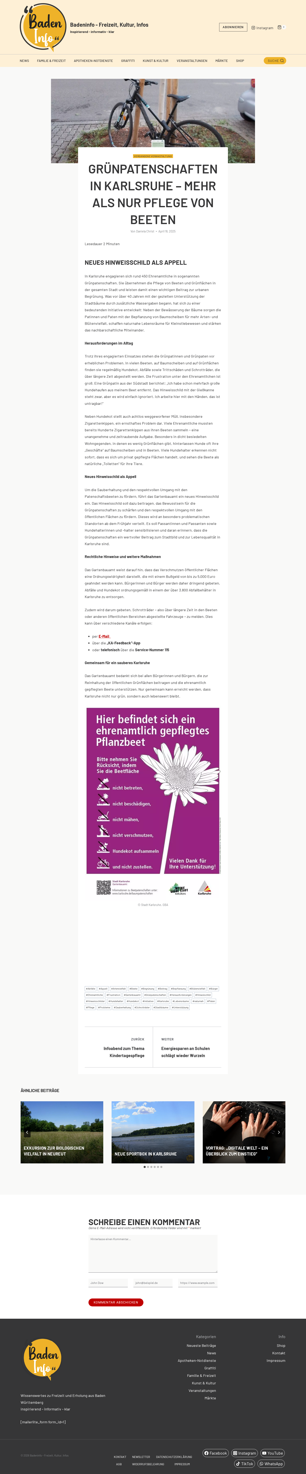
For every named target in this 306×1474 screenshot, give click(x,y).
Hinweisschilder (95, 1001)
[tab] (145, 1167)
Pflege (90, 1007)
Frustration (113, 994)
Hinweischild (203, 994)
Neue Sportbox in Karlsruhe (146, 1153)
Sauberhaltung (122, 1007)
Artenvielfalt (118, 988)
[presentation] (62, 1132)
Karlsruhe (163, 1001)
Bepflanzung (178, 988)
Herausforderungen (181, 994)
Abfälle (90, 988)
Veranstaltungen (192, 61)
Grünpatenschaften (155, 994)
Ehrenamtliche (94, 994)
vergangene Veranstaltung (153, 156)
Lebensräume (181, 1001)
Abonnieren (233, 27)
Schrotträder (142, 1007)
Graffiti (128, 61)
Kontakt (278, 1353)
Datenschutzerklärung (174, 1457)
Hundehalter (115, 1001)
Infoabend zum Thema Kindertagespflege (124, 1047)
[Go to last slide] (27, 1132)
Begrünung (147, 988)
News (24, 61)
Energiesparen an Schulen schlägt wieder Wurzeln (185, 1047)
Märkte (221, 61)
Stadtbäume (160, 1007)
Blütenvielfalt (197, 988)
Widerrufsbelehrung (148, 1464)
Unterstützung (180, 1007)
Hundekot (133, 1001)
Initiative (148, 1001)
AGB (119, 1464)
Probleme (104, 1007)
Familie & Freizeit (51, 61)
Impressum (276, 1360)
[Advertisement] (153, 943)
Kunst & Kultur (155, 61)
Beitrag (162, 988)
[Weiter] (278, 1132)
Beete (133, 988)
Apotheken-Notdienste (93, 61)
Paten (211, 1001)
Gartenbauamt (132, 994)
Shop (240, 61)
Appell (103, 988)
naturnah (198, 1001)
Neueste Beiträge (201, 1345)
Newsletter (141, 1457)
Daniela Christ (145, 231)
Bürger (213, 988)
